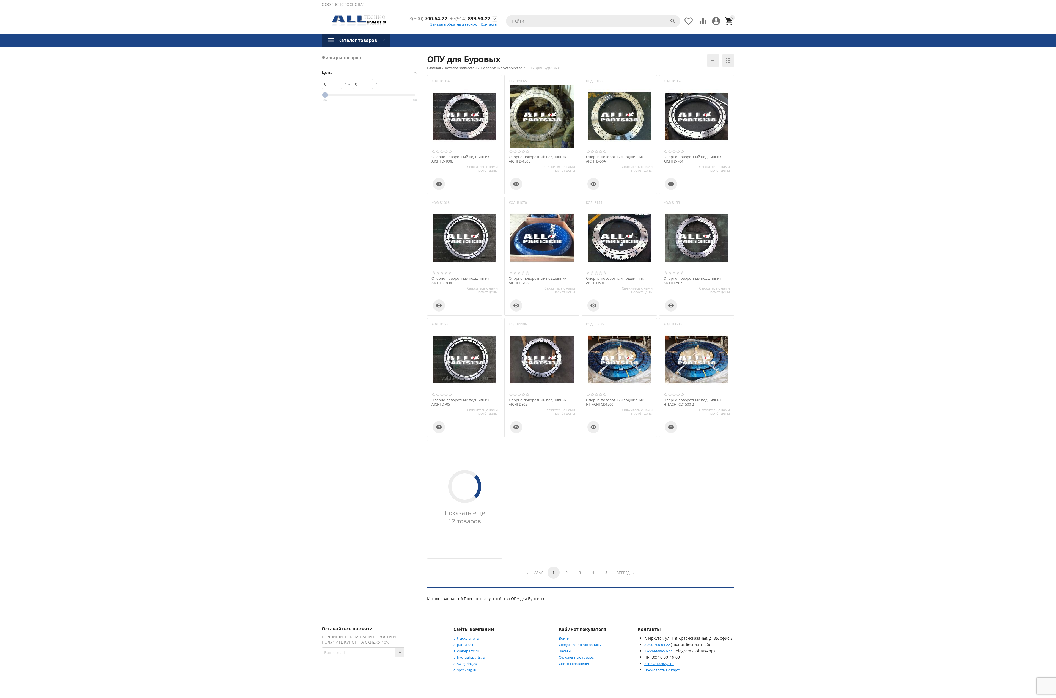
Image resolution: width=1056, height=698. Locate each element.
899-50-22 (470, 19)
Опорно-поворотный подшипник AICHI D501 (615, 280)
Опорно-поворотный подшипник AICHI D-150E (537, 159)
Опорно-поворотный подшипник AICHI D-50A (615, 159)
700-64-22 (428, 19)
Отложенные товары (577, 657)
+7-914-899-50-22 (658, 650)
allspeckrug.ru (464, 669)
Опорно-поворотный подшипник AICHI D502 (692, 280)
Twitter (428, 671)
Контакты (489, 24)
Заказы (565, 650)
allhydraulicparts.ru (469, 657)
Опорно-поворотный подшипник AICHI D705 (460, 402)
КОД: (435, 81)
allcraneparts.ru (466, 650)
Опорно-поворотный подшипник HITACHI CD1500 (615, 402)
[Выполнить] (399, 652)
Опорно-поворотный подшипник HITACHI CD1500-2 (692, 402)
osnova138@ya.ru (659, 663)
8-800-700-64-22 (657, 644)
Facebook (400, 671)
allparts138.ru (464, 644)
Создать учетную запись (580, 644)
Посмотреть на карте (662, 669)
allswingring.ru (465, 663)
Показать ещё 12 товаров (464, 517)
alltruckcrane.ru (466, 638)
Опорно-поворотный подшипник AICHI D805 (537, 402)
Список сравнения (574, 663)
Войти (564, 638)
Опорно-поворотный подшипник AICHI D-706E (460, 280)
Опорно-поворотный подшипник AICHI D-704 (692, 159)
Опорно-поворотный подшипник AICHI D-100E (460, 159)
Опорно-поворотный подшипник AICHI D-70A (537, 280)
